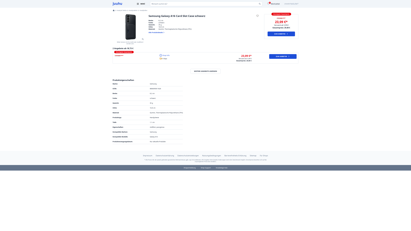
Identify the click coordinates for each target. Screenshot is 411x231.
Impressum (147, 155)
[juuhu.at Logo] (122, 4)
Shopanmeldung (190, 168)
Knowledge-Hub (221, 168)
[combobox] (206, 3)
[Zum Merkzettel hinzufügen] (257, 16)
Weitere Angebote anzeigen (205, 71)
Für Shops (264, 155)
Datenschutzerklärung (165, 155)
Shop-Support (206, 168)
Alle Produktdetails (156, 32)
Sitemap (253, 155)
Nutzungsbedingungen (211, 155)
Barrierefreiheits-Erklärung (235, 155)
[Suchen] (259, 3)
